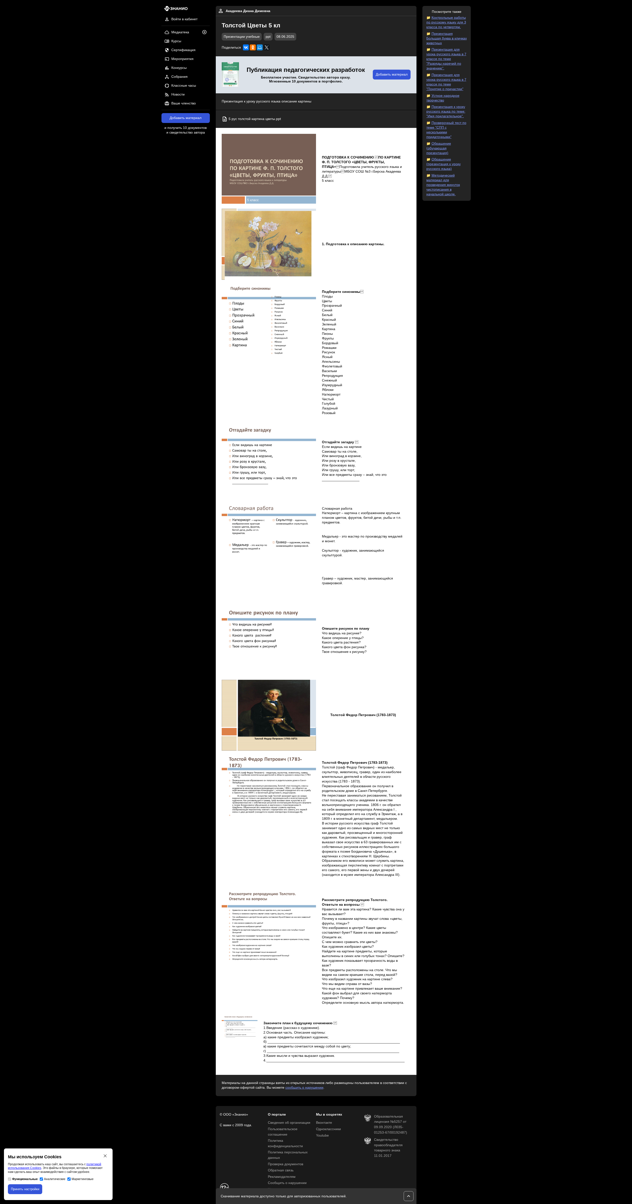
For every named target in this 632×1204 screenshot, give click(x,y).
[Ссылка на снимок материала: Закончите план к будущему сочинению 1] (239, 1028)
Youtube (322, 1135)
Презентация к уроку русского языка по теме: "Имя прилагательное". (445, 111)
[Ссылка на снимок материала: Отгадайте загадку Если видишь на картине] (269, 460)
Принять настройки (25, 1189)
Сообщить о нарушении (287, 1183)
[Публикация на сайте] (206, 32)
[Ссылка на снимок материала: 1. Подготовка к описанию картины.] (269, 244)
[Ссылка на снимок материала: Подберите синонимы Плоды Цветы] (269, 319)
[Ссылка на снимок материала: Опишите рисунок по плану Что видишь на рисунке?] (269, 640)
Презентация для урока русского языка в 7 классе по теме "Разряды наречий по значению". (446, 59)
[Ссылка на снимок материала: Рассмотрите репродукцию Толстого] (269, 927)
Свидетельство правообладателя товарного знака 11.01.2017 (388, 1148)
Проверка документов (285, 1164)
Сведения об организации (289, 1122)
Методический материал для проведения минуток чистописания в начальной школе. (443, 185)
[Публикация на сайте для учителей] (230, 74)
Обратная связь (281, 1170)
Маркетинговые (83, 1179)
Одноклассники (328, 1129)
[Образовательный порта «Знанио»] (174, 10)
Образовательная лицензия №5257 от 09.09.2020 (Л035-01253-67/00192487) (390, 1124)
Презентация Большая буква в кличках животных (446, 38)
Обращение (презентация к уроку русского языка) (443, 164)
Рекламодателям (282, 1177)
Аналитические (54, 1179)
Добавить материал (185, 118)
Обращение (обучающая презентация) (438, 148)
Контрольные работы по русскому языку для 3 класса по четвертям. (446, 22)
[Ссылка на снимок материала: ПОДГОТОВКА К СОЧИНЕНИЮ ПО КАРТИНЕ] (269, 169)
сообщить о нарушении (304, 1087)
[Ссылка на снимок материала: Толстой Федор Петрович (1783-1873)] (269, 715)
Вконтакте (324, 1122)
